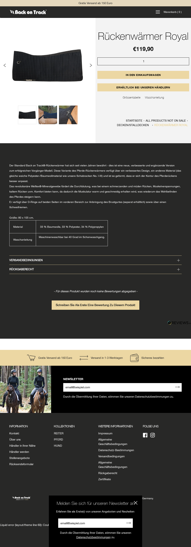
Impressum (105, 433)
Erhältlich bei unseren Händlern (143, 87)
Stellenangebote (19, 458)
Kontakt (14, 433)
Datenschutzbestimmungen (93, 537)
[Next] (90, 65)
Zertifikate (104, 479)
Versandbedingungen (26, 260)
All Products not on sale (166, 120)
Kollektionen (64, 426)
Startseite (134, 120)
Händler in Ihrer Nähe (22, 445)
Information (18, 426)
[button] (95, 303)
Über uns (15, 439)
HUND (58, 445)
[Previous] (5, 65)
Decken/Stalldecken (133, 125)
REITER (58, 433)
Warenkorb (173, 11)
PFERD (58, 439)
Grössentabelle (131, 97)
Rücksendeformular (21, 464)
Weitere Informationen (115, 426)
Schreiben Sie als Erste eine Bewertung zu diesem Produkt (95, 305)
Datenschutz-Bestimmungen (116, 450)
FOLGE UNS (151, 426)
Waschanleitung (154, 97)
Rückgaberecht (21, 269)
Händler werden (19, 451)
